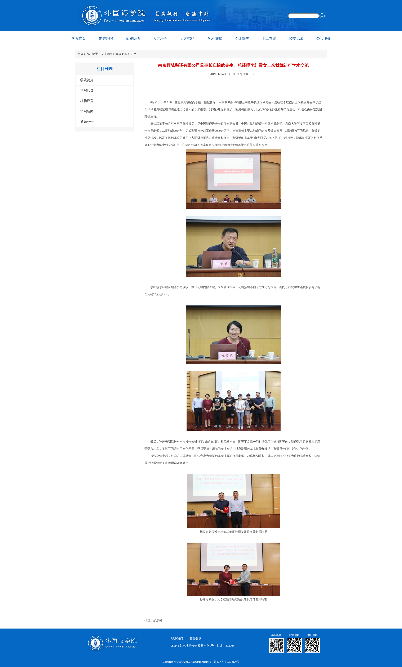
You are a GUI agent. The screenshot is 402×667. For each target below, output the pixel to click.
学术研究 (214, 39)
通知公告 (87, 122)
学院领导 (87, 90)
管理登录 (195, 638)
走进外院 (106, 39)
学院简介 (87, 80)
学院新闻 (121, 54)
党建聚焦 (242, 39)
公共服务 (323, 39)
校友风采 (296, 39)
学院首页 (78, 39)
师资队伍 (133, 39)
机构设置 (87, 101)
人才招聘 (187, 39)
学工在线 (269, 39)
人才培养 (160, 39)
